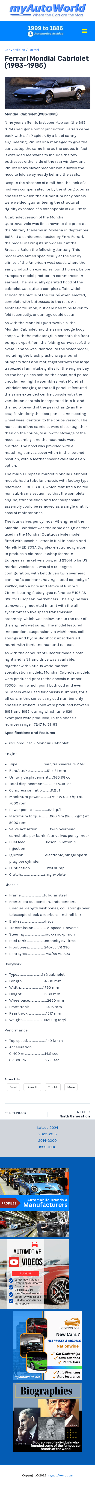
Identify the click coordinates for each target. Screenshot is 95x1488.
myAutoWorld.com (60, 1475)
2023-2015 (48, 1134)
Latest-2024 (47, 1127)
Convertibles (15, 50)
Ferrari (33, 50)
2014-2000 (47, 1140)
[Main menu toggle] (85, 31)
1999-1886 (47, 1146)
